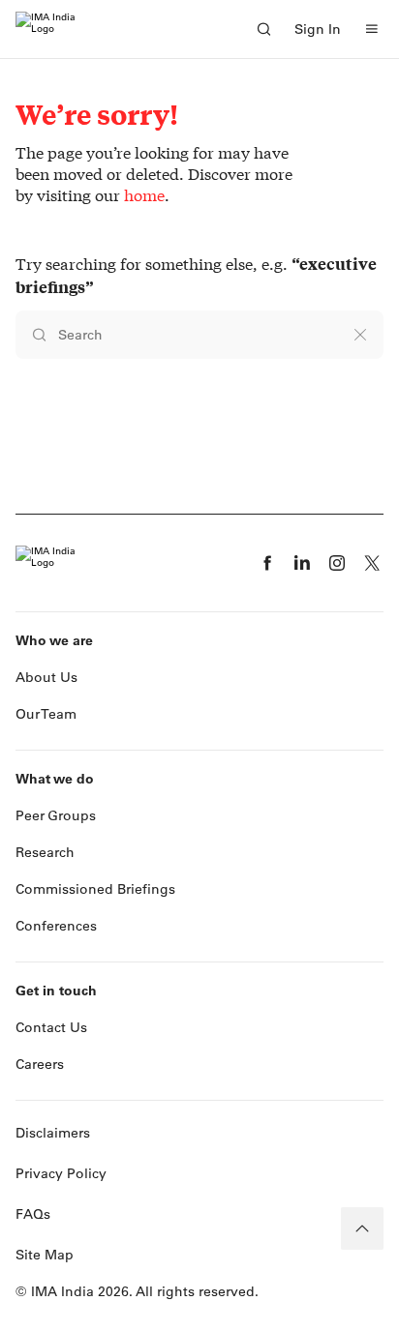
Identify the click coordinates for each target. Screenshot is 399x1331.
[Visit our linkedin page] (302, 563)
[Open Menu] (372, 29)
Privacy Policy (61, 1173)
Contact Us (51, 1027)
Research (45, 852)
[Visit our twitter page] (372, 563)
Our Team (46, 714)
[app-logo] (45, 29)
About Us (46, 677)
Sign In (317, 29)
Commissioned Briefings (95, 889)
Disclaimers (52, 1132)
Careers (39, 1064)
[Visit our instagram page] (337, 563)
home (144, 195)
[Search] (263, 29)
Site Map (44, 1254)
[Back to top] (362, 1228)
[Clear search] (360, 334)
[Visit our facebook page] (267, 563)
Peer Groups (55, 815)
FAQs (32, 1214)
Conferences (56, 925)
